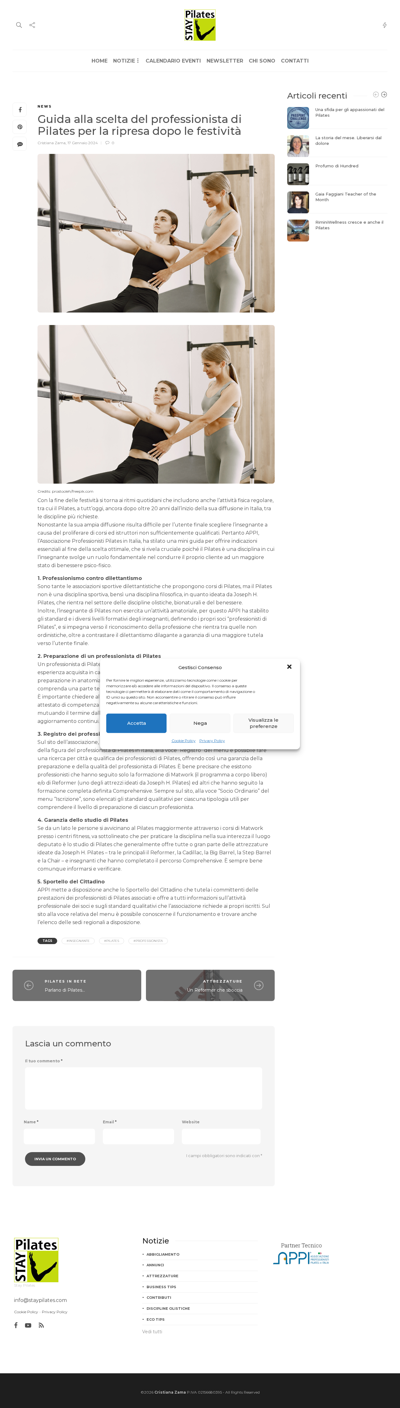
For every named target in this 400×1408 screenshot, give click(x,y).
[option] (337, 174)
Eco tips (156, 1319)
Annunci (155, 1265)
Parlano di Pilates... (65, 990)
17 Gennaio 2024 (83, 142)
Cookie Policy (184, 740)
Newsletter (225, 61)
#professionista (148, 941)
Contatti (295, 61)
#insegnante (78, 941)
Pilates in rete (66, 981)
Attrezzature (222, 981)
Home (100, 61)
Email (110, 1122)
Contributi (159, 1297)
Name (31, 1122)
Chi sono (262, 61)
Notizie (124, 61)
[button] (290, 667)
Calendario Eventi (173, 61)
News (45, 106)
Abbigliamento (163, 1254)
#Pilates (111, 941)
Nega (200, 723)
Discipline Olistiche (168, 1308)
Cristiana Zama (52, 142)
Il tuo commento (43, 1061)
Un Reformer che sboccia (214, 990)
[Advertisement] (337, 287)
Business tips (161, 1287)
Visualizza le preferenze (263, 723)
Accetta (136, 723)
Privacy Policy (212, 740)
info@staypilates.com (40, 1300)
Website (191, 1122)
